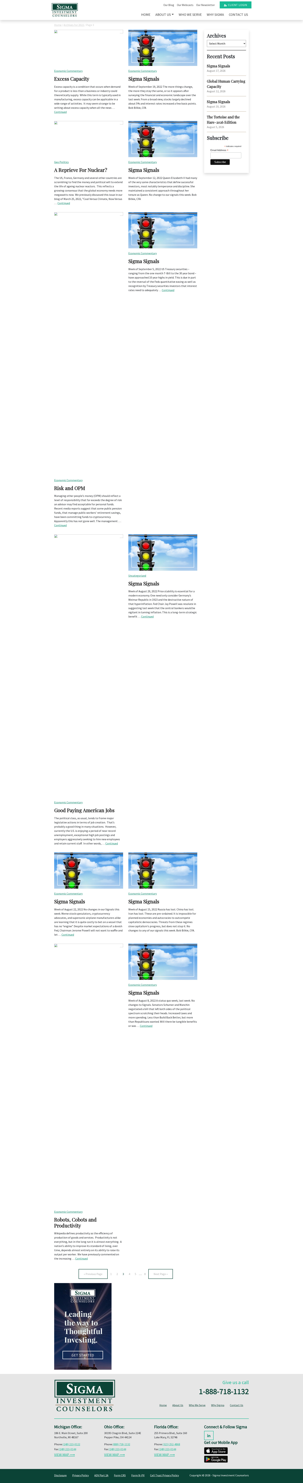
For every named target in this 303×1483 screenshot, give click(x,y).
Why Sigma (215, 14)
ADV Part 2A (101, 1475)
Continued (60, 112)
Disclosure (60, 1475)
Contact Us (238, 14)
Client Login (237, 5)
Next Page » (161, 1274)
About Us (163, 14)
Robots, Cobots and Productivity (75, 1222)
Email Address (219, 150)
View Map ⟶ (64, 1454)
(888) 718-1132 (121, 1444)
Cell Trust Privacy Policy (164, 1475)
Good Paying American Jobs (84, 810)
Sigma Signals (143, 78)
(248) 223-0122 (71, 1444)
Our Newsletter (205, 5)
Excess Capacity (71, 78)
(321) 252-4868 (171, 1444)
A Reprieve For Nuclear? (80, 170)
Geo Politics (61, 162)
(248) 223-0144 (67, 1449)
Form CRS (120, 1475)
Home (145, 14)
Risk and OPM (69, 488)
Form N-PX (137, 1475)
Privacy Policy (80, 1475)
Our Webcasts (185, 5)
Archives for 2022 (74, 25)
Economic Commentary (68, 71)
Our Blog (168, 5)
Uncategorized (137, 575)
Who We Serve (190, 14)
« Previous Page (93, 1274)
